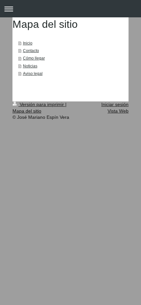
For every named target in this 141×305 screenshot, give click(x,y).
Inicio (27, 43)
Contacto (31, 50)
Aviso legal (33, 73)
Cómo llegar (34, 58)
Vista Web (118, 111)
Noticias (30, 66)
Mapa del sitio (26, 111)
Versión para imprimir (41, 104)
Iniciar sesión (115, 104)
